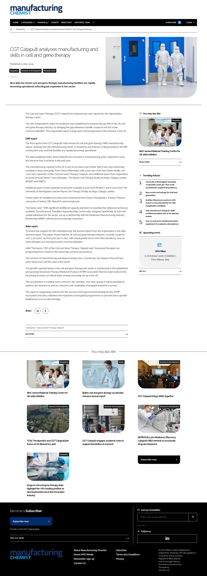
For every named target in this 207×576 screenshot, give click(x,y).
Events (54, 22)
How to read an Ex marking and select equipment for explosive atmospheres (162, 222)
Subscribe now (149, 459)
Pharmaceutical (49, 71)
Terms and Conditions (128, 554)
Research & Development (31, 71)
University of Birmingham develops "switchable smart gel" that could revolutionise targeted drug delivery (161, 185)
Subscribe (171, 22)
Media (121, 362)
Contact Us (80, 563)
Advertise (121, 550)
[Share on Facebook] (45, 311)
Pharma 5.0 (43, 22)
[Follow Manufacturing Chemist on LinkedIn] (167, 539)
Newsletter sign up (84, 559)
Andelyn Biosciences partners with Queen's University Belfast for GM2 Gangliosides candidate (161, 203)
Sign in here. (34, 529)
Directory (66, 22)
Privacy (120, 559)
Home (15, 22)
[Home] (11, 29)
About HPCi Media (83, 554)
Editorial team (82, 22)
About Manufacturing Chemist (90, 550)
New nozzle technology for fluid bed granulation (161, 194)
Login (189, 22)
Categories (27, 22)
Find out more (17, 538)
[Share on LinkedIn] (38, 311)
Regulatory (14, 71)
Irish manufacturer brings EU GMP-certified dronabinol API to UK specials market (162, 213)
